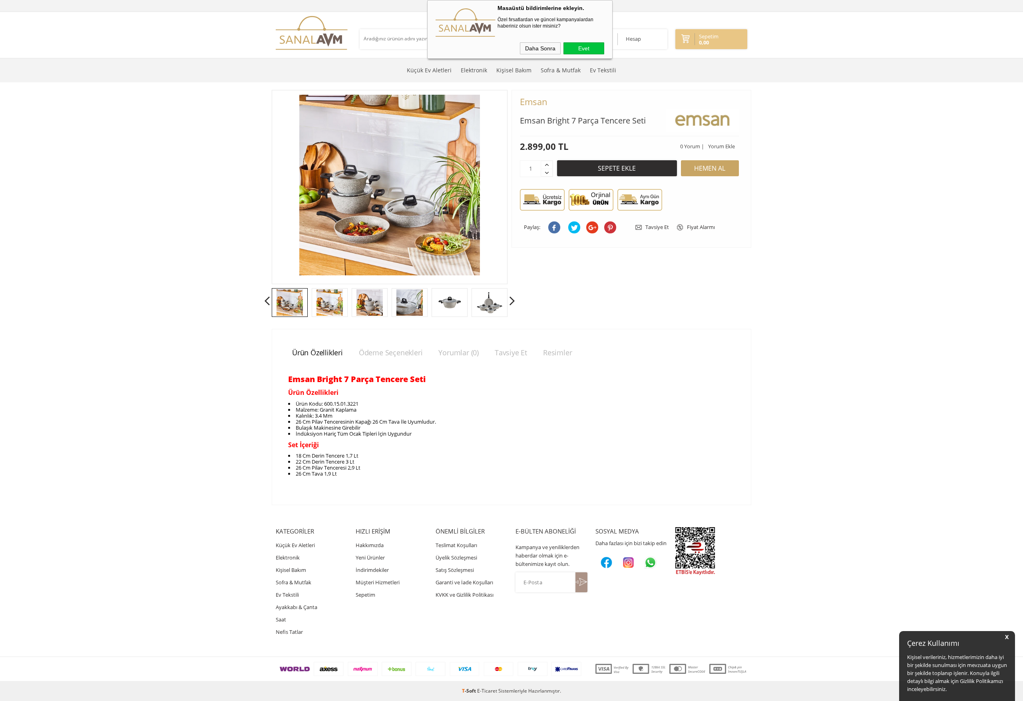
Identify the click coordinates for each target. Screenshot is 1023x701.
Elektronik (474, 70)
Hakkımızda (370, 545)
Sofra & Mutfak (561, 70)
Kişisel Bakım (513, 70)
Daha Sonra (540, 48)
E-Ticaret (487, 690)
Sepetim (365, 594)
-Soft (469, 690)
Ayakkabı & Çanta (296, 607)
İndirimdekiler (372, 570)
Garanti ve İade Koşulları (464, 582)
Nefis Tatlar (289, 631)
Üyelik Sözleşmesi (456, 557)
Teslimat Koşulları (456, 545)
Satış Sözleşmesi (455, 570)
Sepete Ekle (617, 168)
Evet (583, 48)
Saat (281, 619)
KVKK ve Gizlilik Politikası (465, 594)
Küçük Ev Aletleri (429, 70)
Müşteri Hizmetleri (378, 582)
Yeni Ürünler (370, 557)
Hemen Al (709, 168)
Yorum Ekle (721, 146)
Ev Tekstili (603, 70)
